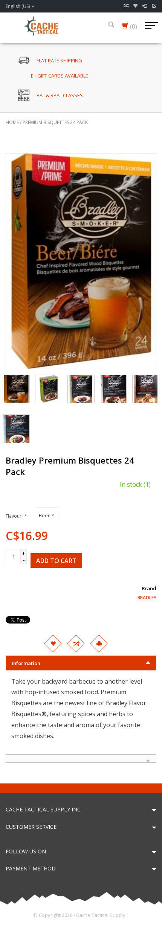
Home (12, 122)
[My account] (144, 6)
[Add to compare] (76, 643)
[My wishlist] (135, 6)
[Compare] (126, 6)
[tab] (81, 663)
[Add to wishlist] (53, 643)
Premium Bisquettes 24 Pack (55, 122)
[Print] (99, 643)
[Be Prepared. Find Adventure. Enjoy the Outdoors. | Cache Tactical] (41, 25)
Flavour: (16, 516)
